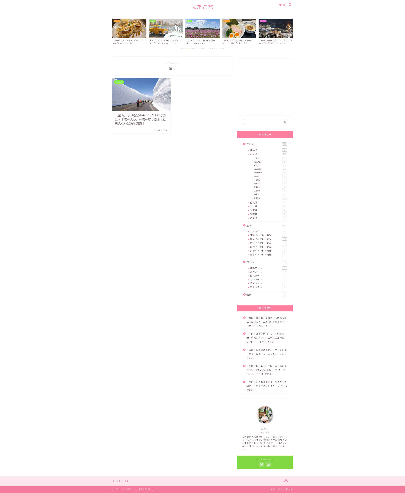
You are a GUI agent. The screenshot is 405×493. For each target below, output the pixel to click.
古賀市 (269, 190)
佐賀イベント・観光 (268, 246)
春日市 (269, 194)
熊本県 (267, 214)
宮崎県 (267, 217)
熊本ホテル (267, 287)
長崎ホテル (267, 283)
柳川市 (269, 183)
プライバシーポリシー (124, 489)
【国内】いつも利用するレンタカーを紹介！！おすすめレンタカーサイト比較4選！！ (266, 386)
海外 (265, 294)
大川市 (269, 158)
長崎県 (267, 210)
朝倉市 (269, 187)
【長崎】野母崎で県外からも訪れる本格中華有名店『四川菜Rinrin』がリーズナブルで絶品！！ (266, 321)
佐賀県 (268, 202)
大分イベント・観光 (267, 242)
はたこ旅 (202, 7)
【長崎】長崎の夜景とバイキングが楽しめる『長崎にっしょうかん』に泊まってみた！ (266, 353)
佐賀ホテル (267, 275)
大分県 (267, 206)
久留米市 (270, 169)
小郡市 (269, 180)
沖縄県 (267, 149)
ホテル (266, 262)
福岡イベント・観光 (268, 238)
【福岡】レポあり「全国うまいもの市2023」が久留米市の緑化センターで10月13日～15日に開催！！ (266, 369)
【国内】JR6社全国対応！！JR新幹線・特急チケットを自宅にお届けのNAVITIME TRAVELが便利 (265, 337)
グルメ (266, 144)
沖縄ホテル (267, 267)
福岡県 (268, 153)
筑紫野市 (269, 162)
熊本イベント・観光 (267, 254)
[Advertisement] (265, 87)
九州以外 (267, 231)
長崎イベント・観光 (267, 250)
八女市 (269, 176)
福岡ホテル (268, 271)
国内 (266, 225)
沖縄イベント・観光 (267, 235)
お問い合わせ (144, 489)
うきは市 (269, 172)
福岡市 (270, 165)
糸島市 (269, 198)
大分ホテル (267, 279)
